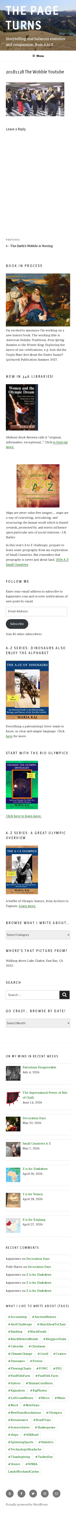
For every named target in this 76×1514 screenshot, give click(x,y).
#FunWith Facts (46, 1376)
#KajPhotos (38, 1390)
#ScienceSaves (19, 1427)
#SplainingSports (20, 1442)
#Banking (15, 1331)
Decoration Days (37, 1259)
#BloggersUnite (54, 1339)
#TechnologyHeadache (25, 1449)
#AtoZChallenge (20, 1324)
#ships (13, 1434)
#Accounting (17, 1317)
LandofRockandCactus (23, 1471)
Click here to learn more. (24, 816)
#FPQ (57, 1368)
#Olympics (54, 1412)
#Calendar (15, 1346)
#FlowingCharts (19, 1368)
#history (14, 1383)
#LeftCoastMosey (20, 1398)
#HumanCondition (39, 1383)
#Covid (42, 1354)
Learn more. (27, 906)
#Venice (14, 1464)
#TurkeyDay (44, 1457)
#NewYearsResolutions (24, 1412)
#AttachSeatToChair (51, 1324)
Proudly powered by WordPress (27, 1504)
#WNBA (31, 1464)
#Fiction (36, 1361)
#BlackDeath (36, 1331)
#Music (60, 1398)
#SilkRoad (30, 1434)
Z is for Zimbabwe (38, 1274)
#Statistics (45, 1442)
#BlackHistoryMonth (23, 1339)
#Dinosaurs (16, 1361)
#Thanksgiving (19, 1457)
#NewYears (31, 1405)
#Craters (59, 1354)
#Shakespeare (45, 1427)
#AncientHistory (44, 1317)
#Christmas (36, 1346)
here (9, 736)
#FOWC (42, 1368)
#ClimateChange (20, 1354)
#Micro (43, 1398)
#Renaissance (18, 1420)
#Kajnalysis (16, 1390)
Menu (40, 56)
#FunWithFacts (19, 1376)
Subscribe (17, 624)
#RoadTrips (42, 1420)
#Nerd (13, 1405)
